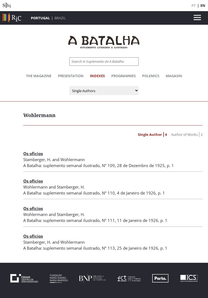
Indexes (97, 75)
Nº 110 (108, 193)
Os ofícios (33, 153)
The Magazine (38, 75)
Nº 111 (108, 220)
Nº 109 (108, 165)
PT (193, 5)
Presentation (70, 75)
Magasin (174, 75)
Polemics (150, 75)
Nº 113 (108, 248)
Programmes (123, 75)
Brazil (60, 17)
